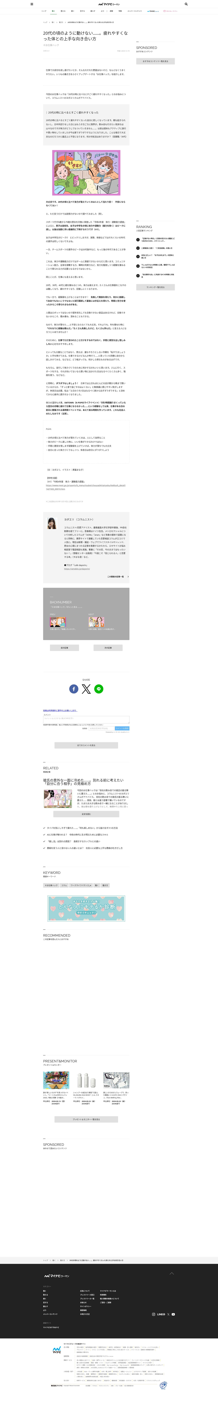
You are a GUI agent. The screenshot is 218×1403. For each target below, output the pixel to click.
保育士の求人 (149, 1374)
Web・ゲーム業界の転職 (91, 1371)
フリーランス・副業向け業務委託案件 (142, 1350)
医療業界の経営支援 (92, 1376)
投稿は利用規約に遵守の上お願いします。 (60, 710)
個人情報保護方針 (129, 1386)
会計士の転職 (152, 1371)
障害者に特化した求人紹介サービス (118, 1350)
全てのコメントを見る (86, 745)
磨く (72, 11)
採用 (112, 1386)
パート (88, 1350)
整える (63, 11)
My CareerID (124, 1365)
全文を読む (86, 814)
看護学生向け (103, 1347)
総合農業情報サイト (134, 1363)
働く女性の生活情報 (83, 1363)
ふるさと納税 (101, 1365)
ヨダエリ (46, 51)
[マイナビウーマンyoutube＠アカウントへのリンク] (173, 1314)
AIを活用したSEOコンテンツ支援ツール (103, 1367)
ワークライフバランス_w (81, 885)
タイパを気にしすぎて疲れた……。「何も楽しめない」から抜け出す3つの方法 (82, 828)
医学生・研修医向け (115, 1347)
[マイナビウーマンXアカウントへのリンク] (168, 1314)
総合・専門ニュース (98, 1360)
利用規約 (103, 1295)
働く (53, 11)
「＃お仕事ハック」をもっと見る (64, 607)
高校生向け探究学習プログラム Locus (101, 1356)
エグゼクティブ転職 (140, 1371)
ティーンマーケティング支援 (140, 1360)
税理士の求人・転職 (83, 1374)
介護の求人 (80, 1376)
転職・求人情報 (128, 1347)
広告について (85, 1291)
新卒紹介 (116, 1371)
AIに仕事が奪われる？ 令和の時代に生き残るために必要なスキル (77, 834)
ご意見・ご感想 (105, 1302)
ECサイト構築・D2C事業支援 (86, 1365)
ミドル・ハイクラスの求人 (150, 1347)
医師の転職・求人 (137, 1374)
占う (102, 11)
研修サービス (81, 1380)
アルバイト (80, 1350)
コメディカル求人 (124, 1374)
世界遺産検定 (122, 1363)
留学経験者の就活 (91, 1347)
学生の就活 (80, 1347)
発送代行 (107, 1380)
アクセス (94, 1386)
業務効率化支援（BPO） (94, 1380)
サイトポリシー (85, 1306)
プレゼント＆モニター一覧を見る (86, 1119)
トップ (43, 11)
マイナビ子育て (147, 1363)
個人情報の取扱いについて (109, 1299)
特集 (120, 11)
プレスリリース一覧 (87, 1299)
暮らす (92, 11)
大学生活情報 (155, 1360)
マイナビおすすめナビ (51, 1327)
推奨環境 (83, 1310)
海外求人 (137, 1347)
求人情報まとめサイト (83, 1360)
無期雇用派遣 (159, 1374)
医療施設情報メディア (138, 1365)
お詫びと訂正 (85, 1314)
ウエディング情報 (110, 1363)
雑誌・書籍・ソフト (97, 1363)
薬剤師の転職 (103, 1374)
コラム (64, 885)
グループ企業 (119, 1386)
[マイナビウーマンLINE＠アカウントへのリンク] (161, 1314)
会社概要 (88, 1386)
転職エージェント (126, 1371)
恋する (82, 11)
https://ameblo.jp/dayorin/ (77, 568)
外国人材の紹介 (104, 1376)
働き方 (61, 22)
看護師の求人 (113, 1374)
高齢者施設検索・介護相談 (126, 1367)
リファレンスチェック (153, 1380)
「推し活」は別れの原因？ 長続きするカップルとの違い (73, 841)
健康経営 (114, 1380)
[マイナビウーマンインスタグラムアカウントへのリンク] (153, 1314)
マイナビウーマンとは (108, 1291)
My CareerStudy (112, 1365)
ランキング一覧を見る (155, 287)
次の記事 (108, 648)
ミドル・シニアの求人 (98, 1350)
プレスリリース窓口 (87, 1295)
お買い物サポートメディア (155, 1365)
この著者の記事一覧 (116, 576)
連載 (111, 11)
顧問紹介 (94, 1374)
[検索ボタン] (186, 4)
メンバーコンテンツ (135, 11)
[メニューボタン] (32, 4)
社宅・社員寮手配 (139, 1380)
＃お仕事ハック (51, 45)
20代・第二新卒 (106, 1371)
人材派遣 (79, 1371)
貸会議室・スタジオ (125, 1380)
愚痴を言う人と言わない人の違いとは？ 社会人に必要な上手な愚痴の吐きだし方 (84, 848)
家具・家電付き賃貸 (83, 1367)
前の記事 (64, 648)
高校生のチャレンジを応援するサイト (118, 1360)
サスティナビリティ (104, 1386)
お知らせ (83, 1302)
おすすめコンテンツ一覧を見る (155, 61)
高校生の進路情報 (82, 1356)
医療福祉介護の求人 (83, 1352)
